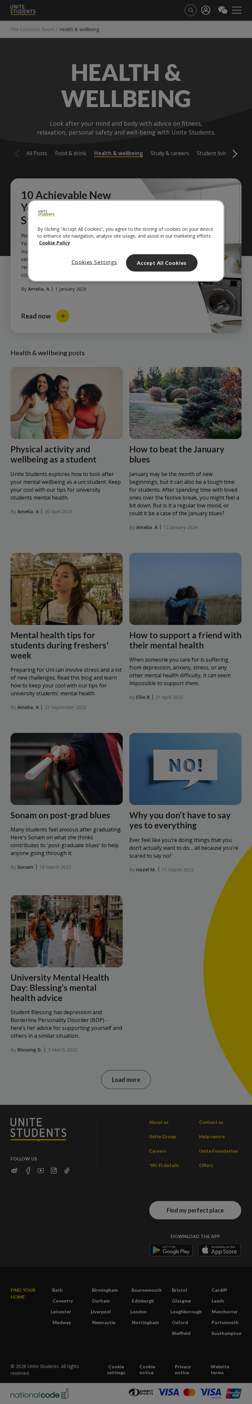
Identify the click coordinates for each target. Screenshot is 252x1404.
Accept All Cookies (162, 263)
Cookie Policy (54, 243)
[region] (126, 241)
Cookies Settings (94, 262)
